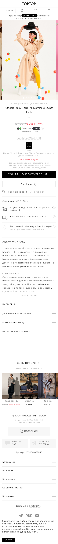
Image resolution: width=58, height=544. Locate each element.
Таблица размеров (29, 138)
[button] (23, 98)
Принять (8, 539)
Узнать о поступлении (29, 174)
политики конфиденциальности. (20, 531)
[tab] (29, 363)
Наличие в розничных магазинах (26, 191)
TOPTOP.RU (29, 3)
